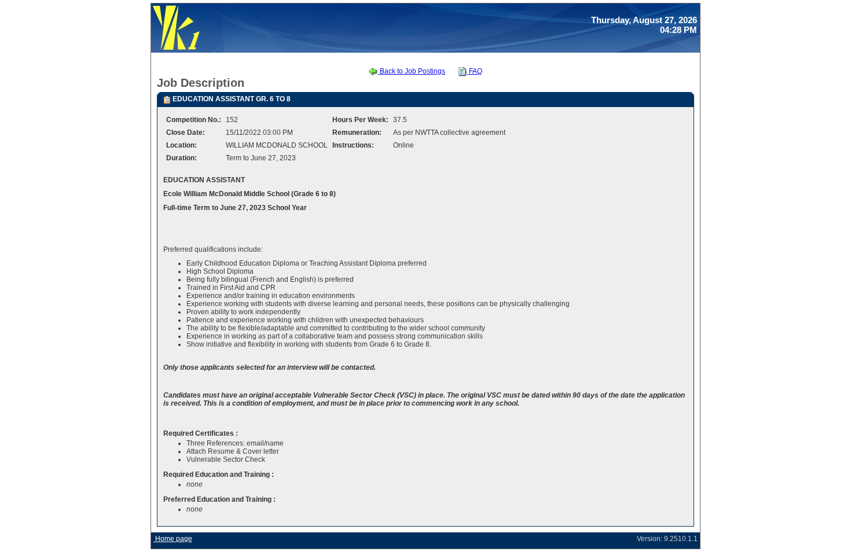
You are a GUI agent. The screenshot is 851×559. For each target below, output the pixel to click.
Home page (172, 539)
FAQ (474, 71)
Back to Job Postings (411, 71)
